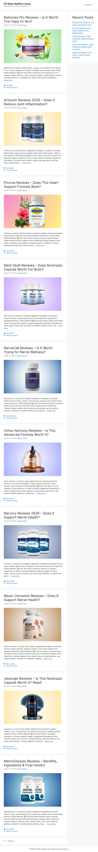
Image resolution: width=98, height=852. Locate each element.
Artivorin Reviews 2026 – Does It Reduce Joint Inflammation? (29, 102)
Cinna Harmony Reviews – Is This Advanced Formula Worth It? (29, 432)
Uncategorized (11, 416)
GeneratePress (63, 849)
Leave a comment (12, 87)
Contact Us (88, 5)
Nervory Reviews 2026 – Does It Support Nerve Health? (29, 515)
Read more (8, 80)
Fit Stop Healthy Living (17, 3)
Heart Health (10, 250)
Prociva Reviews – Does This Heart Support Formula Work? (31, 185)
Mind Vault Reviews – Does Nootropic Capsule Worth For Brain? (33, 267)
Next (11, 841)
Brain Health (10, 333)
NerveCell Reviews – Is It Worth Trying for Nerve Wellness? (28, 350)
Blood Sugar (10, 498)
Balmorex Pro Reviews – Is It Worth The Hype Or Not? (31, 19)
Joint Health (10, 168)
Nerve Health (10, 581)
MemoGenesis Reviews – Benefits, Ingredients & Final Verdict (30, 763)
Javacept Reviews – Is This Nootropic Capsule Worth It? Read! (33, 680)
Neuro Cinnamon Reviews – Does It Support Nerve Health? (31, 598)
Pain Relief (9, 85)
